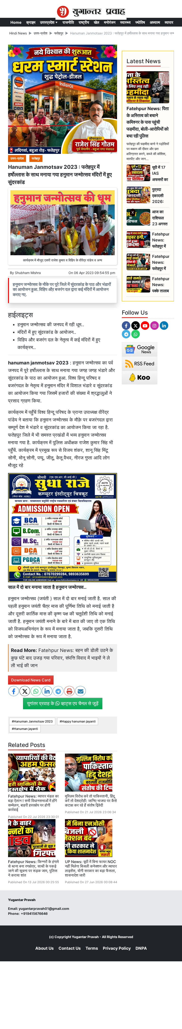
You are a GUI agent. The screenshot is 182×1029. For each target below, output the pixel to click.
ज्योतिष (140, 22)
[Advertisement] (91, 282)
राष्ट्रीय (84, 22)
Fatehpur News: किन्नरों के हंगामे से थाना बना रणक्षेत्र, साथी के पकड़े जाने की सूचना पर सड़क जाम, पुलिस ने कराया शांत (33, 868)
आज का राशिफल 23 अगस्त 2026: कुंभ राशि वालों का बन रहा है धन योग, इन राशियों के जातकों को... (160, 218)
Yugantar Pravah (85, 937)
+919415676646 (34, 913)
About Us (44, 948)
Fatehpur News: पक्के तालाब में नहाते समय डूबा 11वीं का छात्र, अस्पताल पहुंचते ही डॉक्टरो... (160, 285)
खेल (96, 22)
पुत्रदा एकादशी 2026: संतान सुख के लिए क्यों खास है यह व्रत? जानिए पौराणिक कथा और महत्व (159, 195)
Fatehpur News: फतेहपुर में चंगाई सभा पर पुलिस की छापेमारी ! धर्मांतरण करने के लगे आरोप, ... (160, 262)
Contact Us (70, 948)
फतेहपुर (58, 33)
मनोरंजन (109, 22)
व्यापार (169, 22)
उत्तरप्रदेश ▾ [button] (49, 22)
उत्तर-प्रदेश (40, 33)
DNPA (141, 948)
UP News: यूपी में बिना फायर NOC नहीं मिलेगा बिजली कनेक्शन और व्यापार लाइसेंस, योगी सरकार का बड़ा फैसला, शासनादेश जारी (91, 868)
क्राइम (30, 22)
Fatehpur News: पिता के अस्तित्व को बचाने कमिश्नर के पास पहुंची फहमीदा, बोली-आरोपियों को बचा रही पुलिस (148, 122)
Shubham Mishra (28, 273)
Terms (92, 948)
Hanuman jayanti (26, 729)
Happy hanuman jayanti (79, 721)
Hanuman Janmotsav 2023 (33, 721)
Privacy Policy (117, 948)
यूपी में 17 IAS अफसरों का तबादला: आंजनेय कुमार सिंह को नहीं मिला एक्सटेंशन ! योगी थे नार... (160, 173)
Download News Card (30, 680)
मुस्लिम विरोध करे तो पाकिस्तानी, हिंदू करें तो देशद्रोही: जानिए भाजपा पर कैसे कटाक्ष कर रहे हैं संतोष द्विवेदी (91, 800)
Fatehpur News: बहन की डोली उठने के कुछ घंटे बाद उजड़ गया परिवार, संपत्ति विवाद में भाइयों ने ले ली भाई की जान (62, 657)
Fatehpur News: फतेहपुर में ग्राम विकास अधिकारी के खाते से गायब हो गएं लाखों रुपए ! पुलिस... (160, 240)
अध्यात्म (155, 22)
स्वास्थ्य (125, 22)
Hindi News (18, 33)
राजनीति (68, 22)
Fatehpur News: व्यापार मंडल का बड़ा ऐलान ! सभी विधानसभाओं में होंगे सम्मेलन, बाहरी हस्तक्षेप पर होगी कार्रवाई (33, 803)
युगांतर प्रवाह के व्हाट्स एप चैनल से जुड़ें (62, 703)
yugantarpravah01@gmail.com (44, 908)
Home (16, 22)
